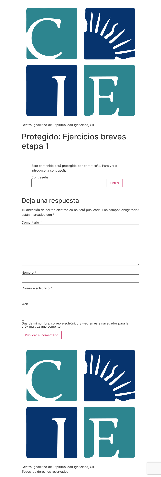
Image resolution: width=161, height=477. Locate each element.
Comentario (32, 222)
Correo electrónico (37, 288)
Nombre (29, 272)
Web (25, 303)
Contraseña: (40, 177)
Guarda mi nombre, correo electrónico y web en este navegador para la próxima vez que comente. (75, 325)
